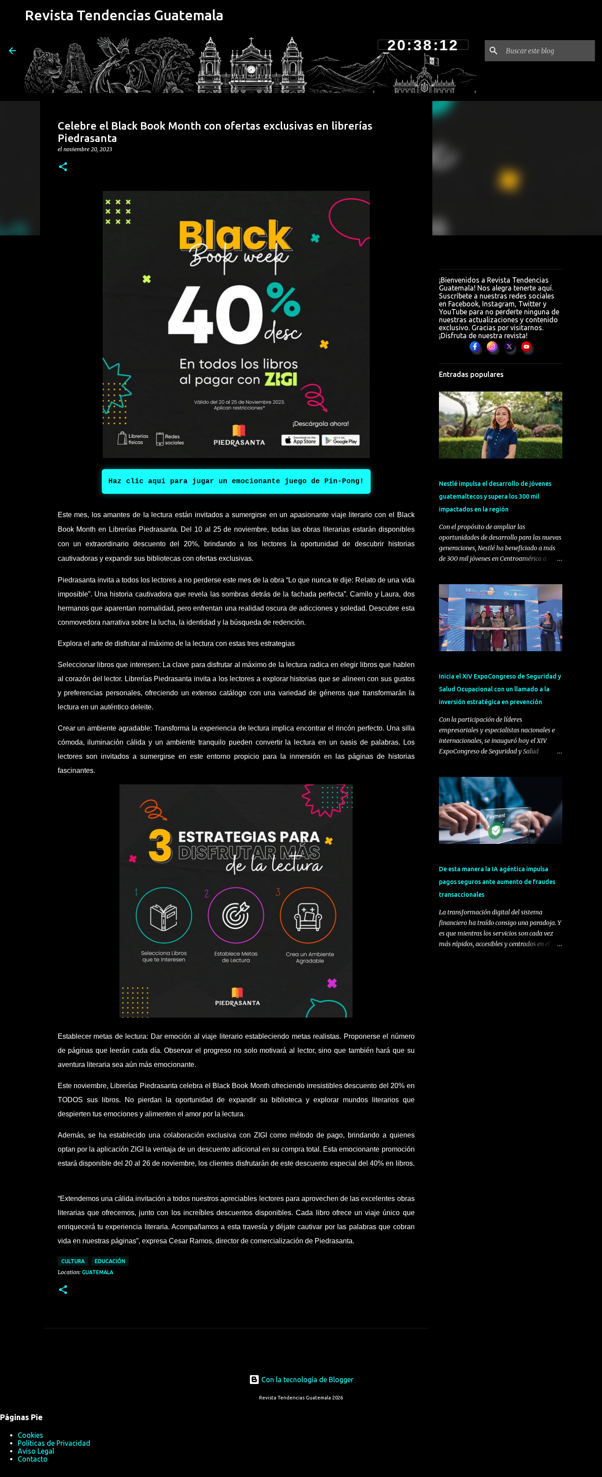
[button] (63, 167)
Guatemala (97, 1272)
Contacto (33, 1459)
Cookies (30, 1435)
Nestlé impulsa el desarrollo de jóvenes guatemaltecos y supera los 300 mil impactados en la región (495, 496)
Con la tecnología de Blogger (306, 1380)
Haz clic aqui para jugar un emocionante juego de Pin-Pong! (236, 481)
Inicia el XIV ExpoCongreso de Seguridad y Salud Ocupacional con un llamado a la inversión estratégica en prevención (500, 689)
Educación (110, 1261)
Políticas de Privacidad (54, 1443)
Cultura (73, 1261)
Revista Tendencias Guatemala (124, 15)
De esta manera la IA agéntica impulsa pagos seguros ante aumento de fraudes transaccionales (497, 881)
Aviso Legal (36, 1451)
